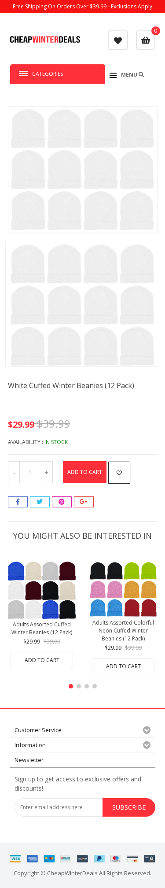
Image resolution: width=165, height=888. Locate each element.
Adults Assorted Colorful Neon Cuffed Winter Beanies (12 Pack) (123, 630)
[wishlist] (118, 40)
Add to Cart (84, 472)
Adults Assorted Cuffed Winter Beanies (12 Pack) (41, 628)
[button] (71, 686)
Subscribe (129, 807)
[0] (145, 40)
